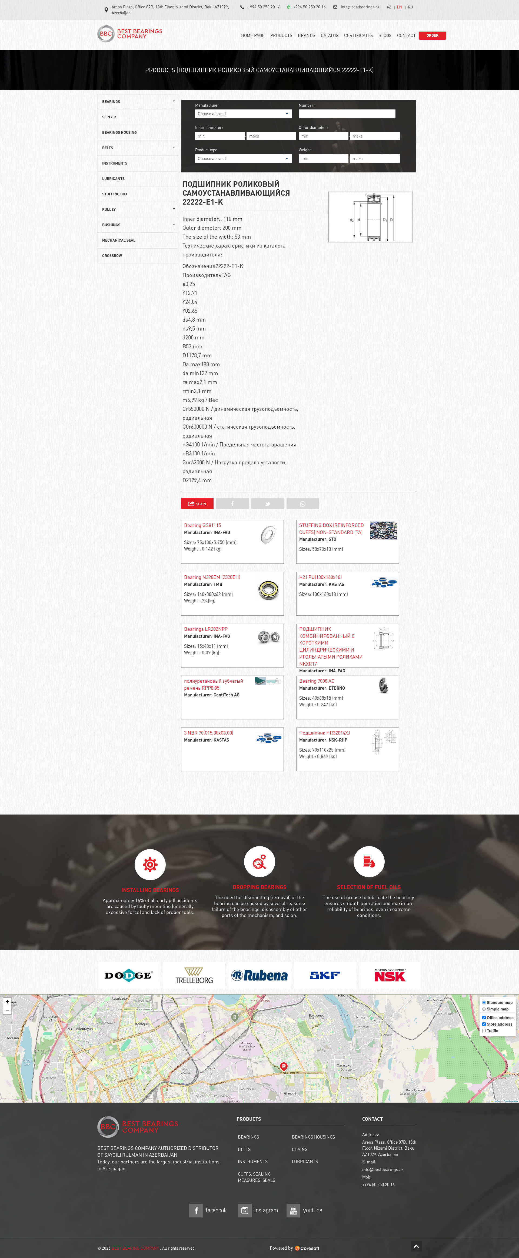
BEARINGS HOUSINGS (313, 1137)
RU (410, 7)
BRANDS (306, 35)
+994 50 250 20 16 (264, 6)
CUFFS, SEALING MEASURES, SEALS (256, 1177)
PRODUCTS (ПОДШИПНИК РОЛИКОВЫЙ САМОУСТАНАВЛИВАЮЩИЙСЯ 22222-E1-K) (259, 70)
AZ (389, 7)
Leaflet (496, 1101)
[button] (234, 1019)
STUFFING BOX (114, 194)
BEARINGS (248, 1137)
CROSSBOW (112, 256)
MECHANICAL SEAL (118, 240)
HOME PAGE (253, 35)
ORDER (432, 36)
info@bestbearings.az (360, 6)
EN (399, 7)
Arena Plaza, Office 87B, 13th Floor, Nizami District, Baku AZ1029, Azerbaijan (170, 9)
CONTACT (406, 35)
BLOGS (384, 35)
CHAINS (299, 1149)
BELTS (244, 1149)
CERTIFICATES (358, 35)
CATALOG (329, 35)
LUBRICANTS (113, 179)
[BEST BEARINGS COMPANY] (131, 36)
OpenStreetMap (511, 1101)
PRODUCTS (281, 35)
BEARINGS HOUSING (119, 133)
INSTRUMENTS (114, 163)
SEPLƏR (109, 117)
